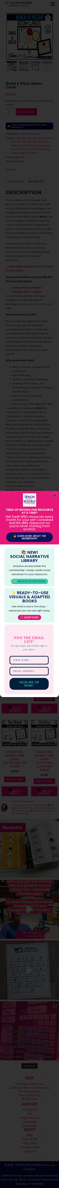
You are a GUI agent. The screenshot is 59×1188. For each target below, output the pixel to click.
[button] (54, 495)
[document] (29, 594)
